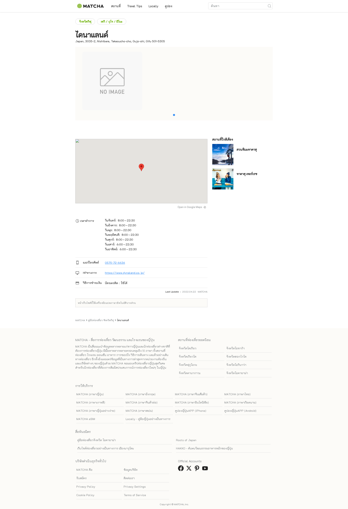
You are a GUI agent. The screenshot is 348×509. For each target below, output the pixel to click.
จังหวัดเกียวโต (187, 356)
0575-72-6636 (115, 263)
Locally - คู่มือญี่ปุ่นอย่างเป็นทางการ (148, 419)
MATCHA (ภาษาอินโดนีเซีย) (192, 402)
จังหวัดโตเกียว (187, 348)
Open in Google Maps (190, 207)
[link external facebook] (181, 469)
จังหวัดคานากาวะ (190, 373)
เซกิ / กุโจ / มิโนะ (111, 21)
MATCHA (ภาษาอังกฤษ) (140, 394)
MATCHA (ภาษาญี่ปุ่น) (90, 394)
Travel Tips (134, 6)
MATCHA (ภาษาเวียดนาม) (240, 402)
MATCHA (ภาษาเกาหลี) (90, 402)
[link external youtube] (205, 469)
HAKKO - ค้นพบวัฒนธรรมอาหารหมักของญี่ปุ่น (204, 448)
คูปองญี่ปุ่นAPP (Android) (240, 411)
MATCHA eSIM (85, 419)
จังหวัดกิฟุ (85, 21)
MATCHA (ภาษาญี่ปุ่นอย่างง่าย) (95, 411)
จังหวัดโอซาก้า (235, 348)
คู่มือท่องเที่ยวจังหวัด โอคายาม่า (96, 440)
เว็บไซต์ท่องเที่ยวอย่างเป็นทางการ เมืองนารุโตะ (105, 448)
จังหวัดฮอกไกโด (236, 356)
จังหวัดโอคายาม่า (237, 373)
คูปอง (168, 6)
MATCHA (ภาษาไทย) (237, 394)
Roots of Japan (186, 440)
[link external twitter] (189, 469)
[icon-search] (269, 6)
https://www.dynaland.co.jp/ (125, 273)
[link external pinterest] (197, 469)
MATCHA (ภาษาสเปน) (139, 411)
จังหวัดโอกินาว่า (236, 365)
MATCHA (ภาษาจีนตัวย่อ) (141, 402)
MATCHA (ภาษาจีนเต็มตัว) (191, 394)
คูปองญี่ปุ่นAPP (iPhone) (190, 411)
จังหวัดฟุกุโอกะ (188, 365)
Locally (153, 6)
